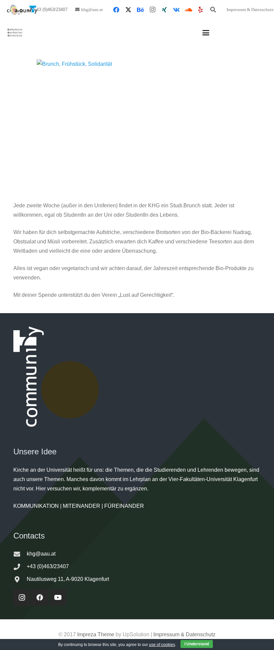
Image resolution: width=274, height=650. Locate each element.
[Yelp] (200, 10)
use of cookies (162, 644)
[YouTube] (57, 597)
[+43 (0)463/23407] (20, 567)
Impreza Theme (95, 634)
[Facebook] (116, 10)
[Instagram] (152, 10)
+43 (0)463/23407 (48, 566)
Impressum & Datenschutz (184, 634)
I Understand (196, 644)
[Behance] (140, 10)
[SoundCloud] (188, 10)
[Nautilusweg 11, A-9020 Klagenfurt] (20, 579)
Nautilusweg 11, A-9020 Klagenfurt (68, 579)
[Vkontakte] (176, 10)
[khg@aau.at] (20, 554)
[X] (128, 10)
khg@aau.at (41, 554)
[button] (213, 9)
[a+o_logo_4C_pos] (16, 10)
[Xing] (164, 10)
